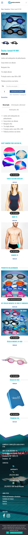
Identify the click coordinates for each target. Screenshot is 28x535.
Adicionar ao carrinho (17, 91)
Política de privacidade (16, 532)
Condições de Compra (8, 499)
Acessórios (7, 9)
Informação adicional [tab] (18, 105)
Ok (7, 532)
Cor (3, 86)
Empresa (4, 501)
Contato (4, 504)
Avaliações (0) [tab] (14, 110)
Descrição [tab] (6, 105)
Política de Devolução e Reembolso (11, 496)
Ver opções (15, 174)
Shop (2, 9)
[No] (26, 529)
